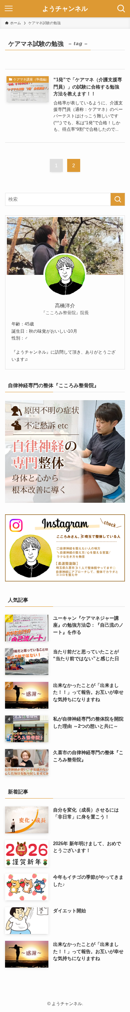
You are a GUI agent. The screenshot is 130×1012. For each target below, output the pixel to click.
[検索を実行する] (117, 199)
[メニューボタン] (8, 8)
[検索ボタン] (121, 8)
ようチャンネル (65, 8)
